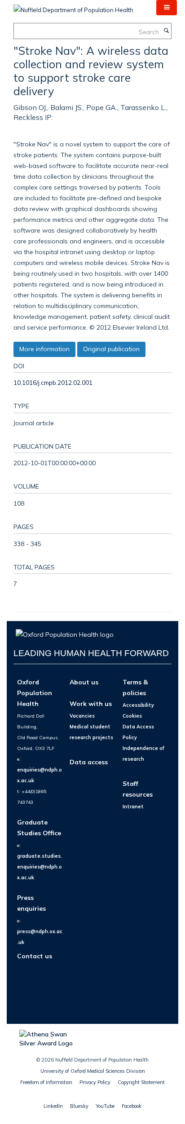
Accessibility (138, 705)
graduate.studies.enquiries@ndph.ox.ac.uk (39, 867)
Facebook (131, 1106)
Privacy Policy (94, 1082)
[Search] (166, 31)
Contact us (34, 956)
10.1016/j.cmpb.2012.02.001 (52, 382)
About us (84, 682)
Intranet (133, 806)
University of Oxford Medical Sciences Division (92, 1071)
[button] (166, 7)
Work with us (91, 703)
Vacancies (82, 716)
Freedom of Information (46, 1082)
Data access (89, 762)
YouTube (105, 1106)
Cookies (132, 716)
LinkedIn (53, 1106)
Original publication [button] (111, 349)
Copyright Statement (141, 1082)
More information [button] (44, 349)
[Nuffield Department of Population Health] (73, 6)
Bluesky (79, 1106)
